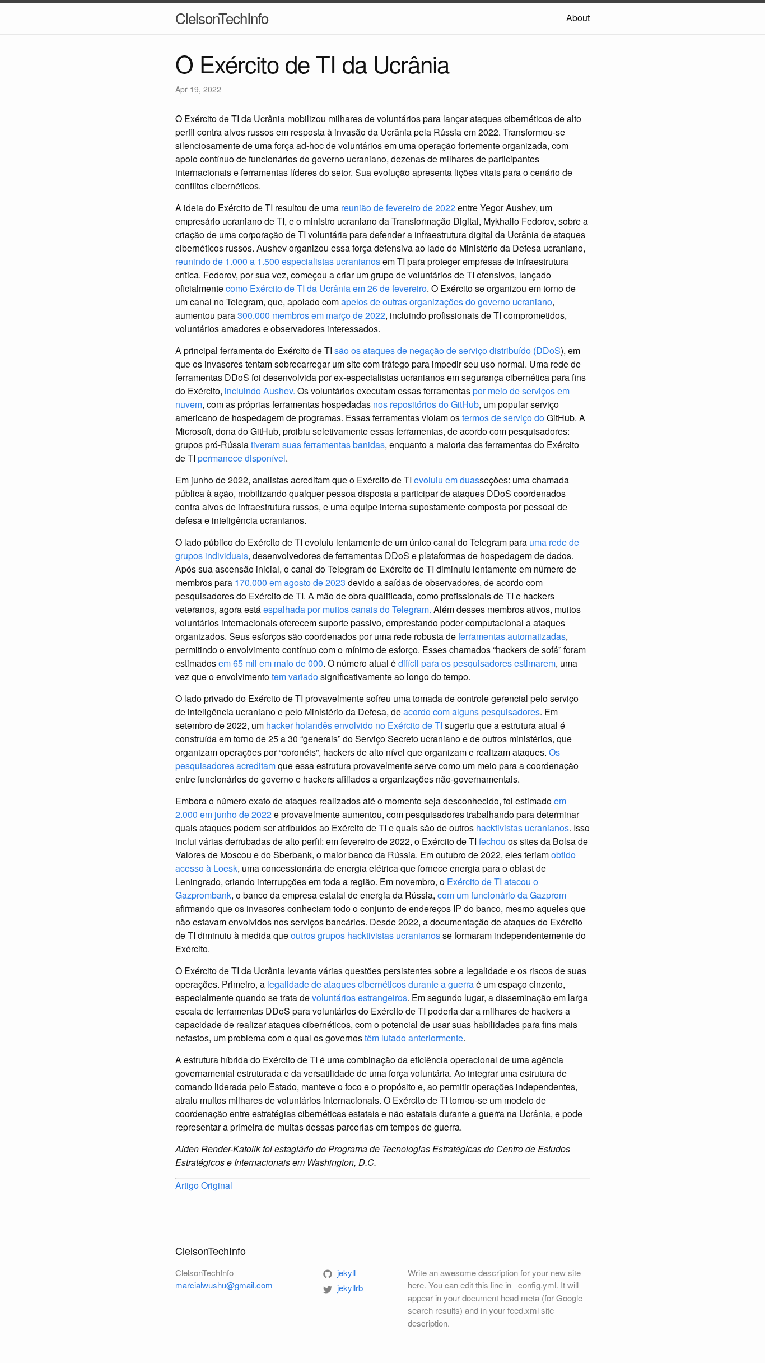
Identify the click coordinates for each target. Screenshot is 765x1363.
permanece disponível (242, 458)
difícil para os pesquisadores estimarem (477, 663)
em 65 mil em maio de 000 (270, 663)
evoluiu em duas (446, 479)
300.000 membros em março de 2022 (311, 315)
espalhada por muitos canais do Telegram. (347, 609)
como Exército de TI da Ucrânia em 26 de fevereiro (326, 288)
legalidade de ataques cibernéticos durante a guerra (370, 984)
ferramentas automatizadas (512, 636)
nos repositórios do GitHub (426, 404)
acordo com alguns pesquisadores (471, 711)
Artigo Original (203, 1185)
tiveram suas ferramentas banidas (318, 444)
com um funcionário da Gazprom (501, 894)
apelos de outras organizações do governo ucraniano (446, 301)
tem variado (295, 676)
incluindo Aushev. (260, 390)
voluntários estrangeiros (359, 997)
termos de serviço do (503, 417)
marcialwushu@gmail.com (224, 1285)
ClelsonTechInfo (221, 17)
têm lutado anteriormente (414, 1037)
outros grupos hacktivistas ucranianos (365, 935)
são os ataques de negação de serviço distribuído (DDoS (447, 350)
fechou (492, 841)
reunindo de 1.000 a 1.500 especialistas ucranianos (277, 261)
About (578, 17)
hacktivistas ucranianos (522, 827)
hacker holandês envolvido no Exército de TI (354, 725)
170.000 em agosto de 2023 (290, 582)
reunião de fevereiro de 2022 (398, 207)
